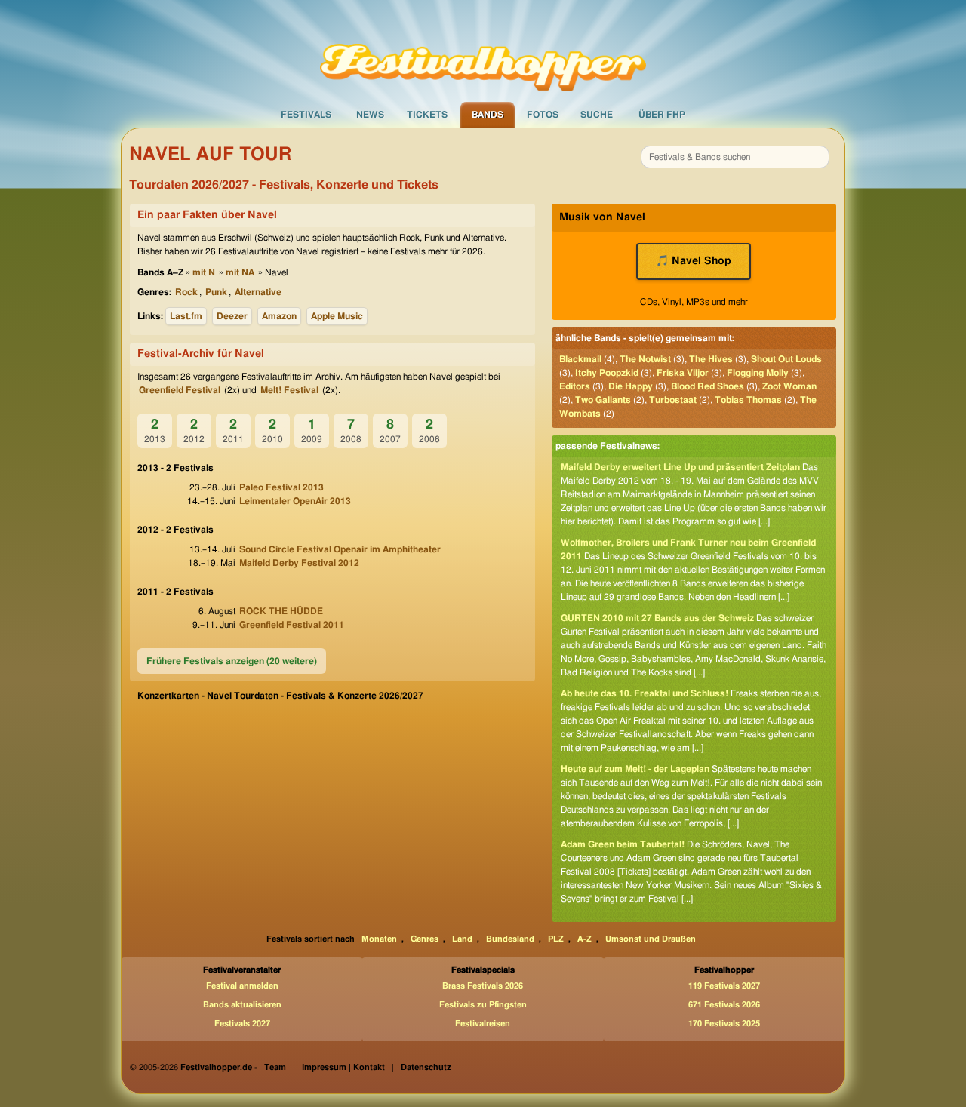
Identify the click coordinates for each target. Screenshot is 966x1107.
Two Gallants (603, 399)
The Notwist (645, 359)
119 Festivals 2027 (724, 986)
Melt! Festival (289, 390)
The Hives (711, 359)
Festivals (306, 114)
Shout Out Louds (786, 359)
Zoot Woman (789, 386)
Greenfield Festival (179, 390)
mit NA (240, 272)
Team (275, 1067)
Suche (596, 114)
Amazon (279, 316)
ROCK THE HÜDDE (281, 611)
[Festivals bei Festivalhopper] (483, 50)
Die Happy (630, 386)
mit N (203, 272)
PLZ (556, 939)
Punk (216, 292)
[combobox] (735, 157)
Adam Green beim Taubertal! (623, 844)
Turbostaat (673, 399)
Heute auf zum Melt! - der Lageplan (635, 768)
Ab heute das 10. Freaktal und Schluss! (644, 693)
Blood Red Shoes (707, 386)
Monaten (379, 939)
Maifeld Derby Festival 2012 (299, 562)
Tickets (427, 114)
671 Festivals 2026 (724, 1005)
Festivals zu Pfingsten (483, 1005)
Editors (574, 386)
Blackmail (580, 359)
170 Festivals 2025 (724, 1023)
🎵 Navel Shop (693, 261)
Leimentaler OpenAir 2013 (295, 501)
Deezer (232, 316)
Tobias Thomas (748, 399)
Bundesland (510, 939)
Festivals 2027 (242, 1023)
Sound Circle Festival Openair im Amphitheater (340, 549)
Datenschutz (426, 1067)
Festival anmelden (242, 986)
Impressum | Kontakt (343, 1067)
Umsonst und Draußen (650, 939)
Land (462, 939)
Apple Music (337, 316)
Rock (186, 292)
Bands (487, 114)
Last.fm (186, 316)
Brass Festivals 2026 (482, 986)
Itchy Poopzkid (606, 372)
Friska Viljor (683, 372)
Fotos (542, 114)
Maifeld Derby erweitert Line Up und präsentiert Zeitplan (680, 467)
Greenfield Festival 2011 (291, 624)
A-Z (584, 939)
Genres (424, 939)
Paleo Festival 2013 (281, 487)
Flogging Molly (758, 372)
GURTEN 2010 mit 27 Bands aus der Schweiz (657, 618)
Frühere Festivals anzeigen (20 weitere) (231, 661)
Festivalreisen (482, 1023)
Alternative (258, 292)
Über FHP (661, 114)
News (370, 114)
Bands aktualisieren (242, 1005)
